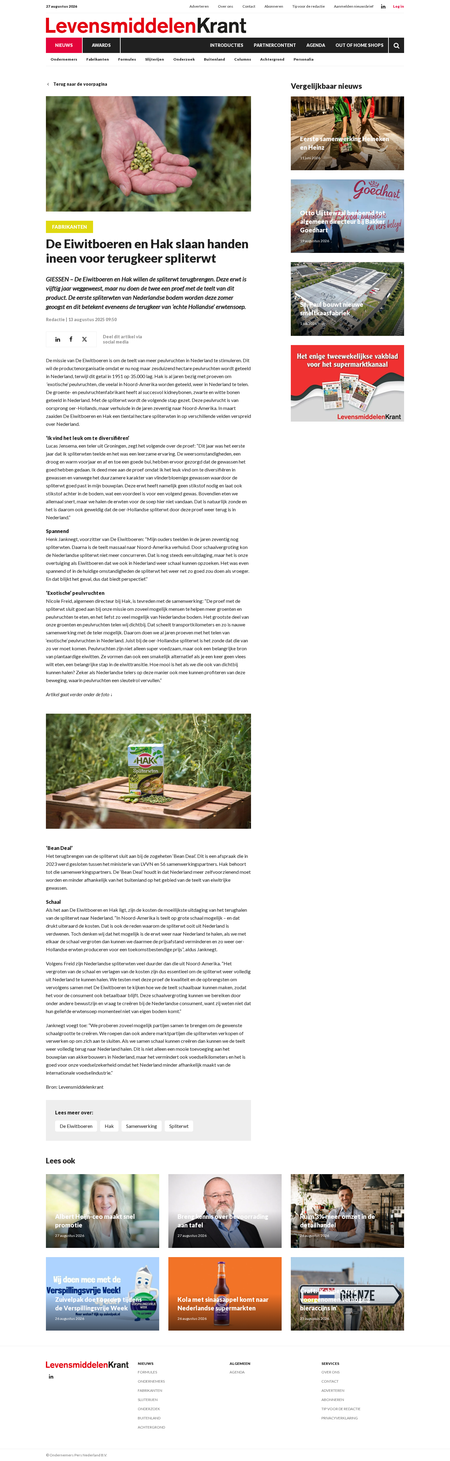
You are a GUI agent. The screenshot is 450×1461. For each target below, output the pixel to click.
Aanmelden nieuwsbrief (353, 6)
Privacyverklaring (339, 1418)
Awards (101, 45)
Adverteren (199, 6)
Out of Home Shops (360, 45)
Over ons (225, 6)
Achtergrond (272, 59)
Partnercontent (275, 45)
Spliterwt (179, 1126)
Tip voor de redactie (308, 6)
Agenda (315, 45)
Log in (398, 6)
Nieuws (64, 45)
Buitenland (214, 59)
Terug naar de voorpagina (80, 84)
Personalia (303, 59)
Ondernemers (64, 59)
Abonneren (273, 6)
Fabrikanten (97, 59)
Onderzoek (184, 59)
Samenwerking (141, 1126)
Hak (109, 1126)
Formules (127, 59)
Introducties (226, 45)
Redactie (55, 319)
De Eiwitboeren (76, 1126)
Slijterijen (154, 59)
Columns (242, 59)
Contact (248, 6)
